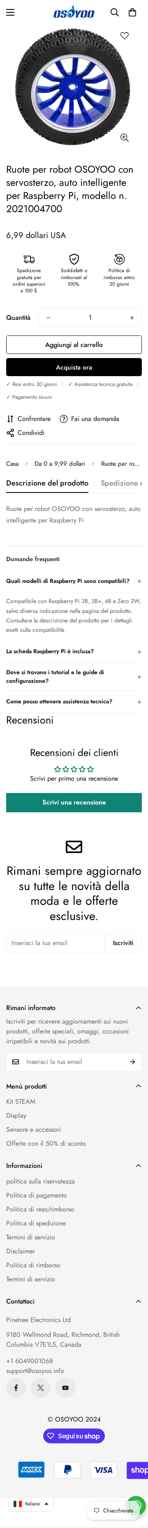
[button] (132, 12)
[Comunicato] (65, 1388)
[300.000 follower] (16, 1388)
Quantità (18, 317)
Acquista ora (74, 367)
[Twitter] (41, 1388)
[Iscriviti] (132, 1061)
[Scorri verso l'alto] (133, 1484)
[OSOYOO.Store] (74, 12)
